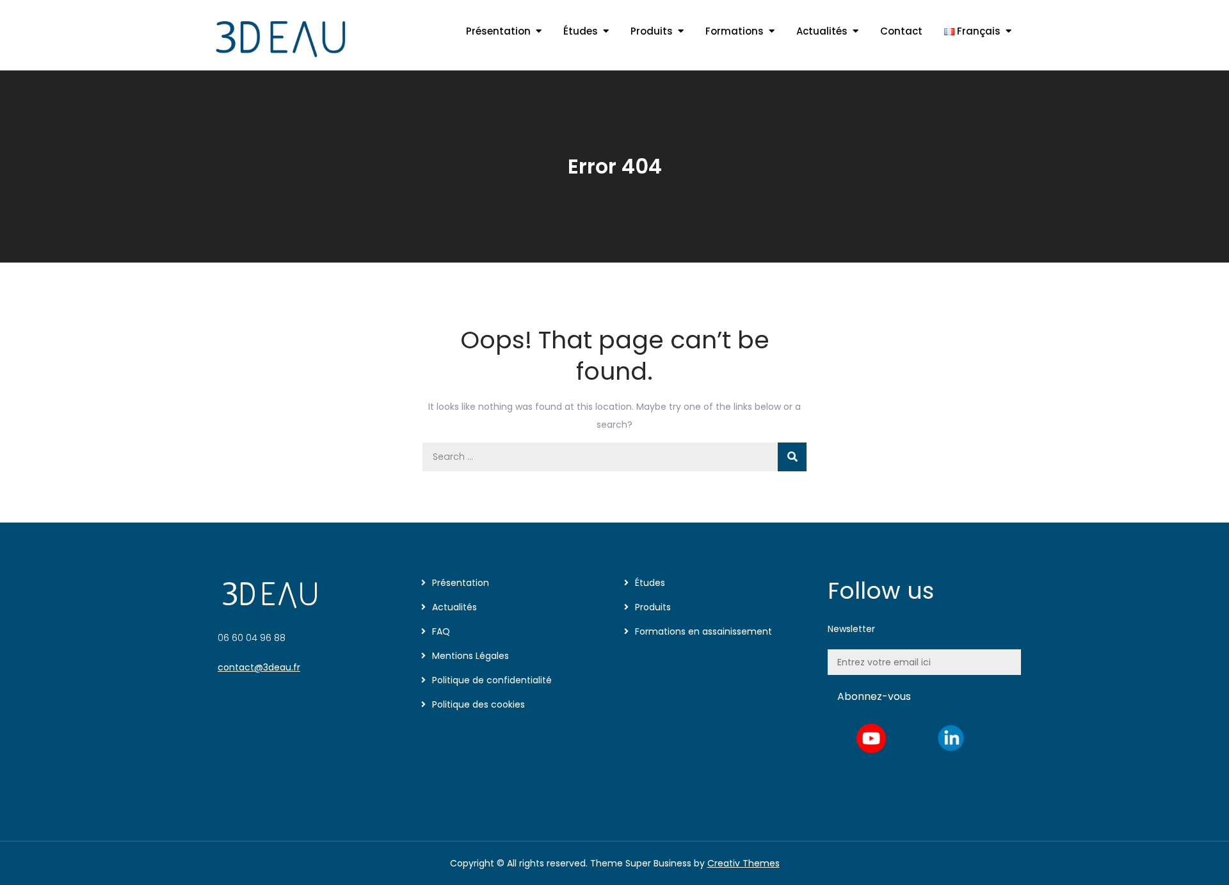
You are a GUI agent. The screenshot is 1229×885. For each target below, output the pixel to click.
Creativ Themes (743, 863)
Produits (652, 31)
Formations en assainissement (703, 631)
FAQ (441, 631)
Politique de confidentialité (492, 680)
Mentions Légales (470, 655)
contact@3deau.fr (259, 667)
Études (580, 31)
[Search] (792, 456)
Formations (734, 31)
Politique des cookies (478, 704)
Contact (901, 31)
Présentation (498, 31)
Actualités (821, 31)
